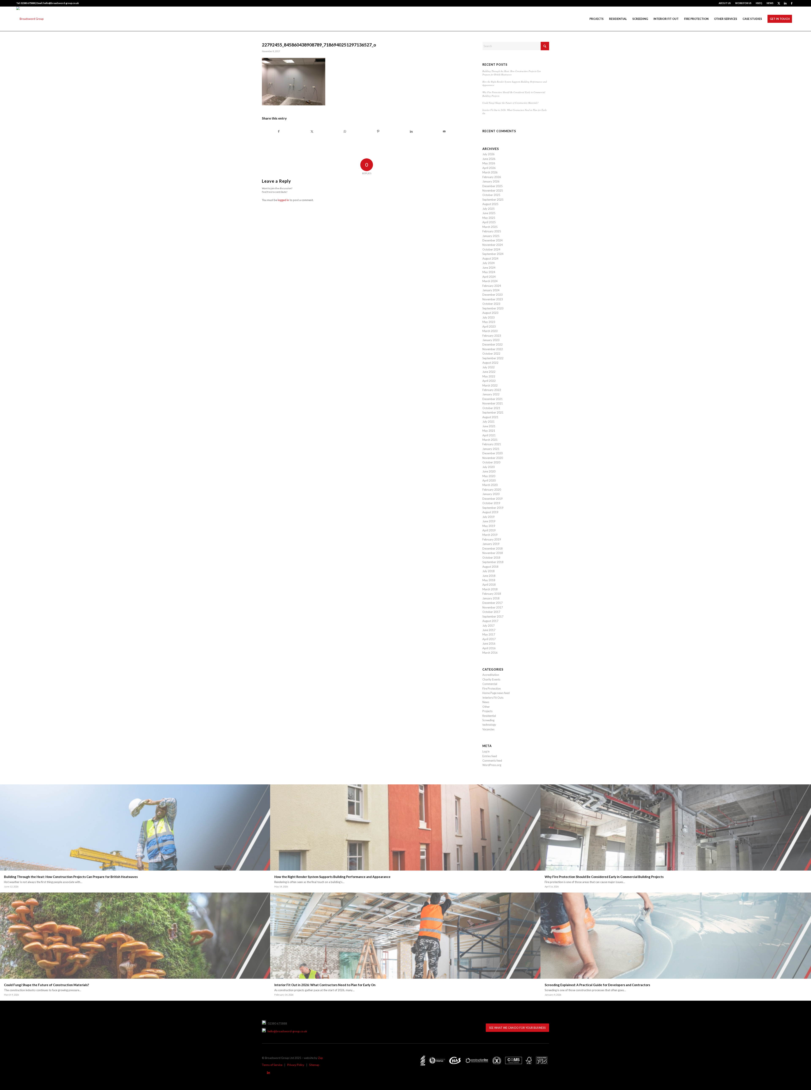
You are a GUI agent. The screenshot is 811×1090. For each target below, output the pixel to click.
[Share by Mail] (444, 131)
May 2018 (488, 580)
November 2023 (492, 299)
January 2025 (490, 236)
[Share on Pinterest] (378, 131)
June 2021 (488, 426)
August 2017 (490, 621)
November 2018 (492, 553)
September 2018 (492, 562)
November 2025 (492, 190)
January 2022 (490, 394)
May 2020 (488, 476)
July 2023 (488, 317)
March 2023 (490, 331)
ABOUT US (725, 3)
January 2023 (490, 340)
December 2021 (492, 399)
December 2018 (492, 548)
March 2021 (490, 439)
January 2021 (490, 448)
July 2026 (488, 154)
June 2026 (488, 159)
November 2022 (492, 349)
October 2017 (491, 612)
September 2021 (492, 412)
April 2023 (489, 326)
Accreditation (490, 674)
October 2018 (491, 557)
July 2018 (488, 571)
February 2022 (491, 390)
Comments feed (492, 760)
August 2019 (490, 512)
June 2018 (488, 575)
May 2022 (488, 376)
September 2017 (492, 616)
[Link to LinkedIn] (785, 3)
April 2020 (489, 480)
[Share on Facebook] (278, 131)
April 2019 (489, 530)
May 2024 (488, 272)
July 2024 (488, 263)
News (485, 702)
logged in (283, 200)
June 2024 (488, 267)
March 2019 (490, 534)
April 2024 (489, 276)
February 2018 (491, 593)
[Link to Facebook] (791, 3)
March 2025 (490, 227)
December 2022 (492, 344)
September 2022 (492, 358)
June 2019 (488, 521)
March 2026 (490, 172)
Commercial (489, 684)
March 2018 (490, 589)
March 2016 (490, 652)
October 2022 (491, 353)
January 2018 (490, 598)
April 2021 (489, 435)
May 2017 (488, 634)
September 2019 (492, 507)
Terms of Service (272, 1065)
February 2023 (491, 335)
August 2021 (490, 417)
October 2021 (491, 408)
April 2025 (489, 222)
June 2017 (488, 630)
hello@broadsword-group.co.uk (286, 1031)
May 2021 (488, 430)
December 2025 (492, 186)
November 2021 (492, 403)
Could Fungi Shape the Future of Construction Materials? (510, 102)
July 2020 (488, 467)
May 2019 (488, 526)
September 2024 (492, 254)
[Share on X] (311, 131)
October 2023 (491, 303)
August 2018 (490, 566)
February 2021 (491, 444)
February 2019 (491, 539)
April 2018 (489, 584)
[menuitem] (725, 3)
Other (486, 706)
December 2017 (492, 602)
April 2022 (489, 380)
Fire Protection (491, 688)
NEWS (770, 3)
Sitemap (314, 1065)
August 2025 (490, 204)
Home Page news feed (496, 693)
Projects (487, 711)
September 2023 (492, 308)
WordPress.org (491, 765)
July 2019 (488, 516)
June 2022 (488, 371)
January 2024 (490, 290)
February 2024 (491, 285)
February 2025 (491, 231)
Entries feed (489, 756)
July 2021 (488, 421)
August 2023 (490, 312)
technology (489, 724)
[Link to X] (779, 3)
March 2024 (490, 281)
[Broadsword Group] (30, 19)
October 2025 (491, 195)
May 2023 (488, 322)
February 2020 (491, 489)
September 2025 (492, 199)
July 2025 (488, 208)
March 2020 (490, 485)
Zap (320, 1058)
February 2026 (491, 177)
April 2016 (489, 648)
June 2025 (488, 213)
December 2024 (492, 240)
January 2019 (490, 544)
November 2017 (492, 607)
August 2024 (490, 258)
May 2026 (488, 163)
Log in (486, 751)
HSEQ (759, 3)
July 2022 (488, 367)
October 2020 (491, 462)
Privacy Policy (295, 1065)
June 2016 (488, 643)
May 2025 (488, 217)
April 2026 (489, 168)
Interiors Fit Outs (492, 697)
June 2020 (488, 471)
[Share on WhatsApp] (345, 131)
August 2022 (490, 362)
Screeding (488, 720)
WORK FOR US (743, 3)
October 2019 (491, 503)
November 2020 (492, 458)
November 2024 (492, 244)
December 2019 (492, 498)
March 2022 (490, 385)
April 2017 (489, 639)
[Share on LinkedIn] (411, 131)
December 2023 (492, 294)
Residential (489, 715)
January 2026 (490, 181)
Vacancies (488, 729)
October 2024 (491, 249)
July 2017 (488, 625)
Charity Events (491, 679)
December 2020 (492, 453)
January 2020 (490, 494)
